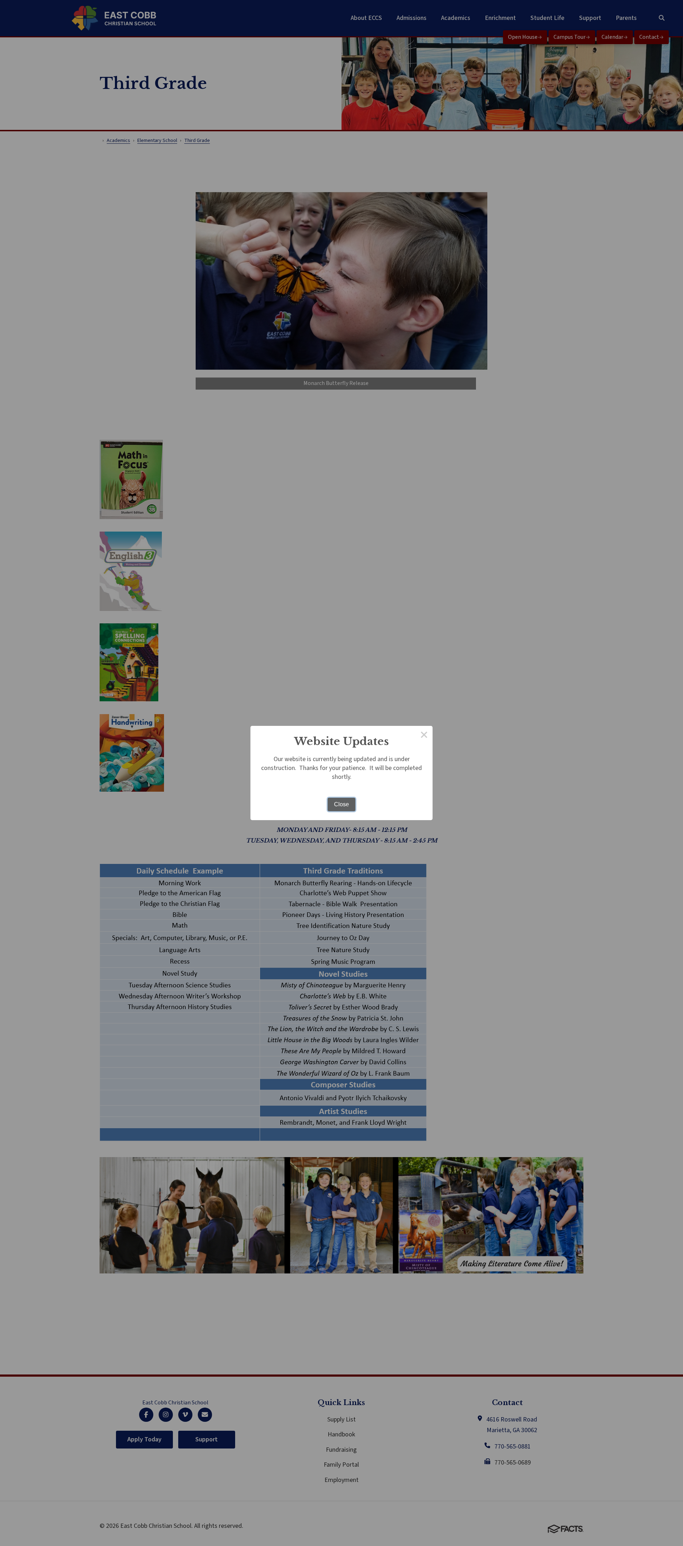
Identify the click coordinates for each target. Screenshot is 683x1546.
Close (341, 804)
